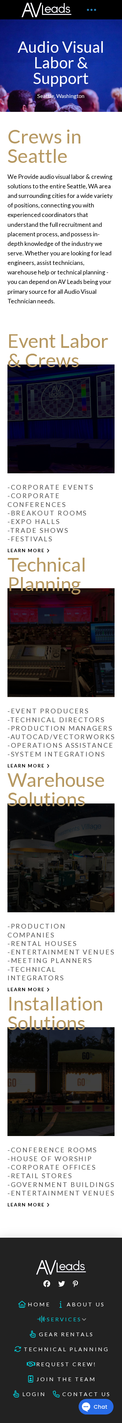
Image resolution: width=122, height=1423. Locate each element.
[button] (91, 9)
